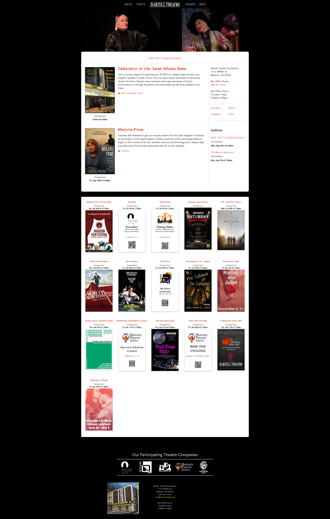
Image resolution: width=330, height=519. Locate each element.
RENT (202, 4)
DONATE (190, 4)
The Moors (165, 261)
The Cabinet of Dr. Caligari (198, 261)
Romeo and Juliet (231, 261)
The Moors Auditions (222, 152)
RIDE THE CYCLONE (198, 320)
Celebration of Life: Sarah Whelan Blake (152, 68)
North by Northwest (99, 261)
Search (231, 108)
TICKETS (140, 4)
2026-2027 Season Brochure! (165, 58)
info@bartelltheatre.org (165, 497)
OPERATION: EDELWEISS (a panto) (132, 320)
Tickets (123, 150)
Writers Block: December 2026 (99, 320)
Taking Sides (165, 202)
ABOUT (128, 4)
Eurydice (132, 202)
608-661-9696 (165, 494)
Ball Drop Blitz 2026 (165, 320)
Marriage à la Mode (99, 380)
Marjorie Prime (130, 129)
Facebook (216, 114)
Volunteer (216, 108)
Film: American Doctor (231, 202)
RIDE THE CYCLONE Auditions (228, 137)
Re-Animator (132, 261)
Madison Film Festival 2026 (99, 202)
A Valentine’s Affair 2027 (231, 320)
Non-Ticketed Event (130, 93)
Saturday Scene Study (198, 202)
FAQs (231, 114)
